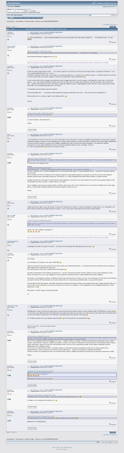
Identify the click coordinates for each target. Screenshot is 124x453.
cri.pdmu (10, 66)
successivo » (114, 24)
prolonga (10, 108)
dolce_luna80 (11, 46)
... (16, 27)
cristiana (9, 32)
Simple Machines (68, 447)
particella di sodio (12, 306)
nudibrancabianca (12, 241)
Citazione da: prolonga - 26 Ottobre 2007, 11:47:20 (39, 220)
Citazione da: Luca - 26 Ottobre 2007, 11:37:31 (38, 336)
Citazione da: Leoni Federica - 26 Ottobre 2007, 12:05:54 (41, 416)
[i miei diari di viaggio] (10, 117)
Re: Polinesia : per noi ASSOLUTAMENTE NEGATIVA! (46, 32)
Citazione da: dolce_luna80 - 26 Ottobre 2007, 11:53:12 (40, 371)
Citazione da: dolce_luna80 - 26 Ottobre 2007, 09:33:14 (40, 113)
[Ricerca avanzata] (90, 15)
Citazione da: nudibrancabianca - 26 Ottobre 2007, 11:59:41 (42, 395)
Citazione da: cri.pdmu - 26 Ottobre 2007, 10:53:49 (39, 158)
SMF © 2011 (60, 447)
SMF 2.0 (54, 447)
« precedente (106, 24)
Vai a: (98, 442)
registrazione (27, 9)
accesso (14, 9)
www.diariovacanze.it (32, 130)
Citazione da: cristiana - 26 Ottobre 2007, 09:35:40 (39, 51)
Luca (8, 134)
